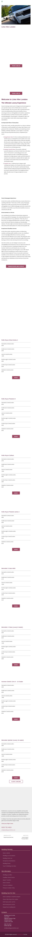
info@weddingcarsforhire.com (8, 830)
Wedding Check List (7, 858)
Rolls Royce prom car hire (9, 902)
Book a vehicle (6, 853)
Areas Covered (6, 882)
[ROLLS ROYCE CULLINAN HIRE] (16, 452)
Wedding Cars (20, 934)
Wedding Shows (6, 863)
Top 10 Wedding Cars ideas (9, 866)
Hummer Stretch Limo (9, 149)
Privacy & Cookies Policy (9, 888)
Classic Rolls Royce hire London (10, 899)
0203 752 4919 (6, 827)
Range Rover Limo (8, 137)
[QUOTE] (16, 337)
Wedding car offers (7, 875)
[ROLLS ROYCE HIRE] (16, 807)
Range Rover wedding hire (9, 907)
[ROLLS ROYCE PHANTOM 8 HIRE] (16, 396)
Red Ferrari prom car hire (9, 904)
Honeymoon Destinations (9, 861)
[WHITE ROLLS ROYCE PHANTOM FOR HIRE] (16, 509)
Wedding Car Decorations (9, 855)
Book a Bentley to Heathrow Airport (11, 896)
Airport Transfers (7, 880)
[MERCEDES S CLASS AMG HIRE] (16, 565)
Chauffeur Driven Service (9, 877)
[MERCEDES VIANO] (16, 624)
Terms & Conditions (8, 885)
